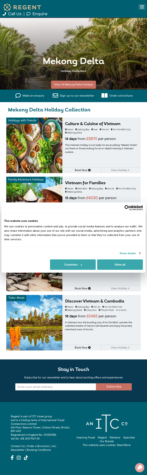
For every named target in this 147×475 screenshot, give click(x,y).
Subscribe (113, 386)
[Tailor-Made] (34, 322)
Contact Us (18, 446)
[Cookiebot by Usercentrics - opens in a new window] (127, 207)
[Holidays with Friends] (34, 145)
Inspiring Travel (85, 437)
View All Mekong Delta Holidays (73, 84)
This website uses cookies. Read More (107, 445)
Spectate (129, 437)
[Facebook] (12, 458)
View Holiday (119, 170)
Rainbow (115, 437)
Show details (128, 253)
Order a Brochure (38, 446)
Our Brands (107, 441)
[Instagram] (19, 458)
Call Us (15, 13)
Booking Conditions (39, 450)
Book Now (81, 170)
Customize (71, 264)
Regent (102, 437)
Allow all (120, 264)
